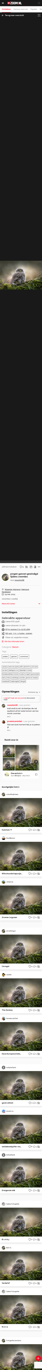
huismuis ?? (7, 830)
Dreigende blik (8, 1190)
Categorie (10, 647)
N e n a (5, 1327)
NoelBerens (10, 838)
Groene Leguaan (9, 917)
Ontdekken (6, 9)
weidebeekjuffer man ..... (12, 1147)
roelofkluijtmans (12, 794)
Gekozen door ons (20, 9)
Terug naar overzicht (14, 15)
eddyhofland (9, 1067)
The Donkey (7, 1010)
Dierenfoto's (16, 773)
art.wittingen (11, 931)
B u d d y (5, 1239)
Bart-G (8, 1248)
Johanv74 (9, 882)
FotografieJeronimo (13, 1340)
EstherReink (9, 1155)
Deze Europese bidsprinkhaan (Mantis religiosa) (12, 1054)
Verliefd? (6, 1283)
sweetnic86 (19, 580)
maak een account (17, 698)
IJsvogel (5, 966)
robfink (8, 975)
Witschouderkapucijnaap (12, 874)
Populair (33, 9)
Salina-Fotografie (12, 1204)
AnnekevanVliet (12, 1018)
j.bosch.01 (10, 1111)
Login (6, 698)
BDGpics (18, 776)
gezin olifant (7, 1103)
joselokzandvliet (14, 721)
